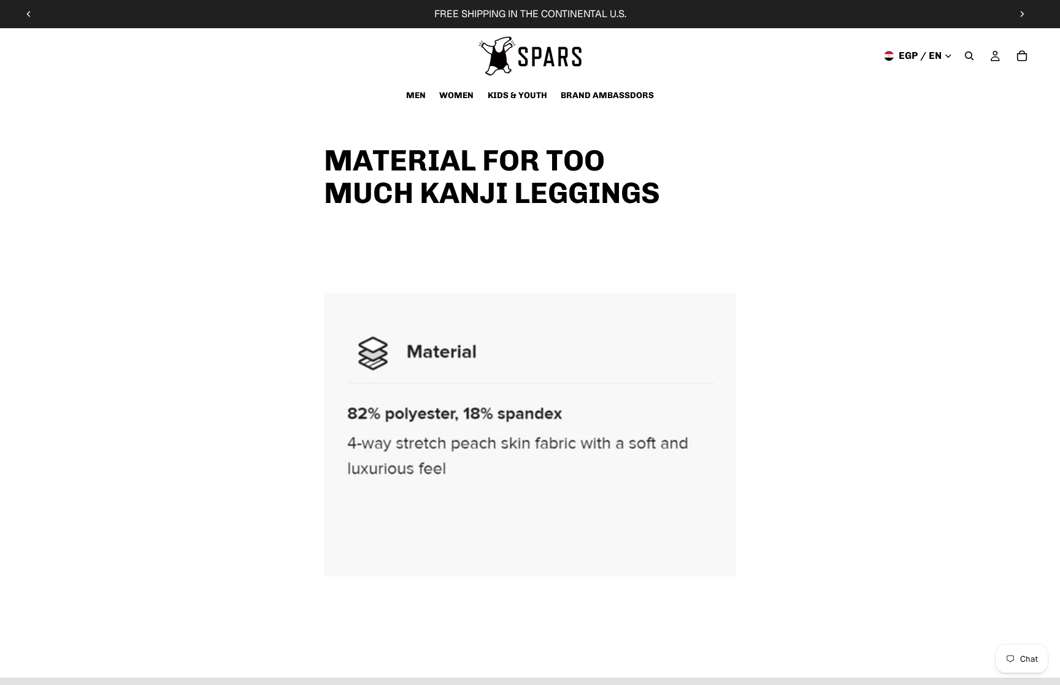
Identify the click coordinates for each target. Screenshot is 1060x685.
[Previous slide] (28, 14)
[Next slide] (1021, 14)
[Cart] (1021, 55)
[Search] (969, 55)
